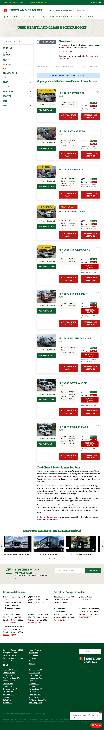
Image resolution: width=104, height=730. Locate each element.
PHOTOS (41, 105)
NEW (7, 52)
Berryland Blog (8, 661)
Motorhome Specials (42, 17)
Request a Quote (90, 266)
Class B (8, 64)
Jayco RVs (32, 681)
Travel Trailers (64, 59)
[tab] (17, 48)
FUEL (5, 101)
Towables (10, 17)
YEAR (5, 105)
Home (39, 66)
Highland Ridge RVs (36, 670)
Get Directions (12, 605)
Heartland (64, 45)
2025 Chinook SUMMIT (73, 295)
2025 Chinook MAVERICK (74, 251)
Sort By (90, 66)
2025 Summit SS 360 (72, 212)
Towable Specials (29, 17)
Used (71, 66)
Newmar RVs (8, 684)
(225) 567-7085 (86, 597)
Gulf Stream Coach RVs (37, 700)
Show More (6, 68)
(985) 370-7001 (35, 597)
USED (8, 55)
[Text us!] (96, 725)
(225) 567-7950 (86, 600)
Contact (97, 17)
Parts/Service (81, 17)
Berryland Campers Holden (13, 658)
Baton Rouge (33, 655)
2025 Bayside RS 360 (72, 132)
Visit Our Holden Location (37, 3)
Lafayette (32, 658)
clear (30, 64)
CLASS (6, 60)
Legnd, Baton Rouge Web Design (32, 714)
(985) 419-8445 (35, 603)
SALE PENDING (45, 167)
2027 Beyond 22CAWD (73, 384)
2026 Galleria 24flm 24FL (75, 339)
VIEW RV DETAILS (45, 110)
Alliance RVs (7, 703)
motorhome (57, 476)
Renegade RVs (34, 684)
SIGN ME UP (93, 570)
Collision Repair (70, 17)
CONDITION (7, 48)
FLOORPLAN (8, 91)
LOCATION (7, 96)
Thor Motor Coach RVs (11, 678)
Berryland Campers (10, 655)
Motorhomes (18, 17)
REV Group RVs (34, 673)
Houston (32, 664)
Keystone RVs (8, 694)
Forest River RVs (9, 675)
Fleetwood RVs (8, 686)
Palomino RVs (8, 692)
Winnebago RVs (9, 681)
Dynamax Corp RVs (10, 689)
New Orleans (33, 653)
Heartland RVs (34, 697)
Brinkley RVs (7, 697)
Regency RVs (33, 686)
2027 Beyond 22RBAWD (73, 428)
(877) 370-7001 (66, 10)
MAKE (5, 82)
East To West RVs (35, 675)
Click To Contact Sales (68, 116)
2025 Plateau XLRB (71, 94)
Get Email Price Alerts (90, 116)
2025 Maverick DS (71, 170)
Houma (31, 661)
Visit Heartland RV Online (68, 52)
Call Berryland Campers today (47, 517)
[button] (1, 546)
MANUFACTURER (10, 73)
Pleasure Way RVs (35, 678)
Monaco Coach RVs (36, 689)
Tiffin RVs (32, 692)
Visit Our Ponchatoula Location (14, 3)
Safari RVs (7, 700)
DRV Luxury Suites (35, 703)
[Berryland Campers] (22, 10)
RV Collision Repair (13, 608)
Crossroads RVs (35, 694)
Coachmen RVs (9, 673)
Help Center (90, 17)
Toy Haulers (90, 56)
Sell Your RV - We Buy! (57, 17)
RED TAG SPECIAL (46, 91)
